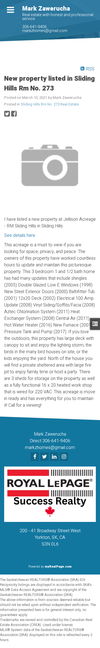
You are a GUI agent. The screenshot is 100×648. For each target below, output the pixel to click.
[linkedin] (55, 457)
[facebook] (35, 457)
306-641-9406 (34, 27)
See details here (19, 235)
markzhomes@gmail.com (44, 31)
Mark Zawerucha (46, 8)
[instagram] (64, 457)
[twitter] (45, 457)
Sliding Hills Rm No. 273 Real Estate (50, 104)
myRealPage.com (58, 566)
